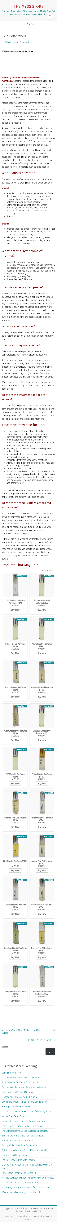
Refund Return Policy (36, 1216)
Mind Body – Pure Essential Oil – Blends (21, 1077)
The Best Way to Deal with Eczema (19, 1160)
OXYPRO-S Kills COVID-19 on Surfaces (20, 1182)
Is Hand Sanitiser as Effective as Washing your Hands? (28, 1177)
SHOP (13, 1216)
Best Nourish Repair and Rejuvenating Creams (24, 1087)
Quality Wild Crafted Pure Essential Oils (20, 1145)
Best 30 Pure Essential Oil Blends (17, 1140)
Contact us (28, 1219)
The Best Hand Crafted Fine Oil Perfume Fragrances (26, 1111)
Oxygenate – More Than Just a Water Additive (24, 1121)
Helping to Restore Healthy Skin (17, 1106)
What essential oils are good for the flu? (21, 1192)
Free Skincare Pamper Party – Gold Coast (22, 1126)
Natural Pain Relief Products (15, 1116)
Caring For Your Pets (11, 1072)
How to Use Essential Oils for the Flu (19, 1173)
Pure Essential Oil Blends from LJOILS (20, 1082)
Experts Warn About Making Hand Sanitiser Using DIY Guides (28, 1031)
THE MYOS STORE (28, 6)
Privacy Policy (22, 1216)
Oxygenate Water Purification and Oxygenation (24, 1101)
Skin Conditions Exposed (17, 42)
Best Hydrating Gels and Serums (17, 1092)
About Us (49, 1216)
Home (7, 1216)
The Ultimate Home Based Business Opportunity (25, 1131)
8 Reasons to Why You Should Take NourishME (24, 1150)
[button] (50, 16)
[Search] (50, 1051)
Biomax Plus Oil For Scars (41, 1039)
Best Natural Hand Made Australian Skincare (23, 1135)
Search (5, 1046)
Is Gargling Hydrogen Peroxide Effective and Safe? (26, 1187)
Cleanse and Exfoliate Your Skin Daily (19, 1097)
